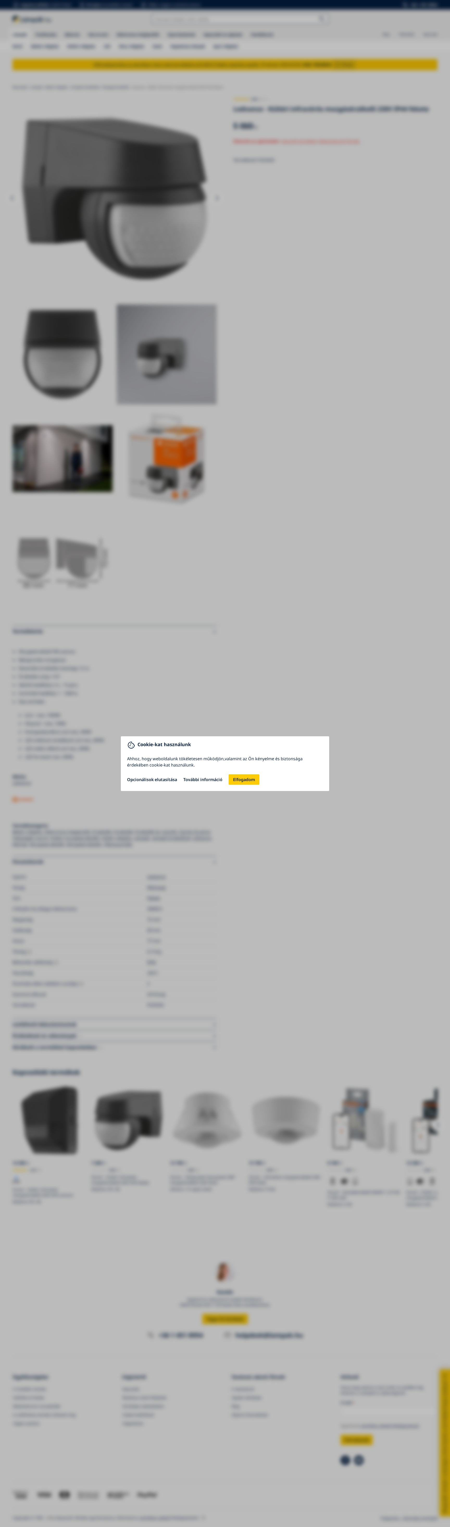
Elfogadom (244, 779)
